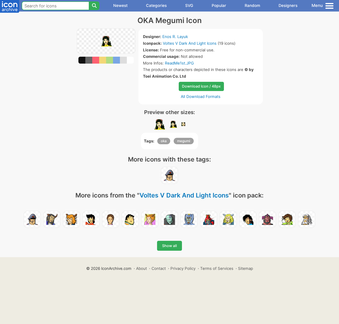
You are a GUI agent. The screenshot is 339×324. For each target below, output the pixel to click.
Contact (159, 268)
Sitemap (245, 268)
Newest (120, 5)
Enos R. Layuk (175, 36)
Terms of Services (216, 268)
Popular (219, 5)
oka (164, 141)
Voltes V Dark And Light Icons (190, 43)
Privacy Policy (183, 268)
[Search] (94, 5)
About (141, 268)
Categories (156, 5)
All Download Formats (200, 96)
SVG (189, 5)
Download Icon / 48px (201, 86)
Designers (288, 5)
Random (252, 5)
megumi (183, 141)
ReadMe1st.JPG (179, 63)
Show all (169, 245)
